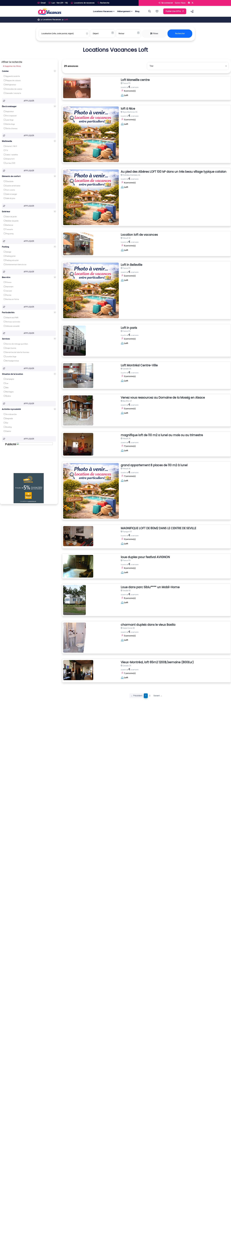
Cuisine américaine (12, 186)
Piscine (8, 295)
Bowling (8, 427)
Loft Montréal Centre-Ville (139, 365)
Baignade (9, 418)
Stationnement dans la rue (15, 264)
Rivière (8, 396)
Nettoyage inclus (12, 361)
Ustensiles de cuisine (13, 89)
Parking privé (10, 256)
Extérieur (6, 211)
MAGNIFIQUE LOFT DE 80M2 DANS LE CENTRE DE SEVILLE (158, 528)
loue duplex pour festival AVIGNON (145, 557)
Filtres (155, 33)
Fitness (8, 282)
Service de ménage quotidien (16, 344)
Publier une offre (173, 11)
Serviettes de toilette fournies (17, 352)
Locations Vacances (102, 11)
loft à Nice (128, 108)
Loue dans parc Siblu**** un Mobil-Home (150, 587)
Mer (7, 388)
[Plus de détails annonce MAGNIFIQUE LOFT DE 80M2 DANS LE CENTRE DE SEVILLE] (78, 536)
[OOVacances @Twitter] (192, 3)
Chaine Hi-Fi (10, 159)
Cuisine (5, 71)
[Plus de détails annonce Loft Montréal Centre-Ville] (78, 375)
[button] (157, 11)
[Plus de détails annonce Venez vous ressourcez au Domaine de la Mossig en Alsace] (78, 410)
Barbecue (9, 225)
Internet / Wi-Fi (11, 146)
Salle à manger (11, 194)
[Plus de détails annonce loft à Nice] (91, 134)
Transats (9, 229)
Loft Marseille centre (135, 80)
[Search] (149, 11)
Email (43, 3)
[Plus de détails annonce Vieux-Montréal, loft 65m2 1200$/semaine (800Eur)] (78, 670)
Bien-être (6, 277)
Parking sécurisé (12, 260)
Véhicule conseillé (12, 326)
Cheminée (9, 181)
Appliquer (29, 101)
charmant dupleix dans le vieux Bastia (148, 625)
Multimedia (7, 141)
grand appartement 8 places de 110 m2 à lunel (154, 465)
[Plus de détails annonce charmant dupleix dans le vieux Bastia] (74, 638)
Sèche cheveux (11, 128)
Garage (8, 252)
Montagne (9, 392)
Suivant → (158, 695)
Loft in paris (129, 328)
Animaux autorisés (12, 322)
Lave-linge (9, 120)
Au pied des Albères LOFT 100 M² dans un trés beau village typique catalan (173, 171)
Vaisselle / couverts (13, 93)
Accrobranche (11, 414)
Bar (6, 423)
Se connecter (167, 3)
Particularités (8, 312)
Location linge (10, 357)
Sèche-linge (10, 124)
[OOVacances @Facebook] (189, 3)
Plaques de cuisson (13, 80)
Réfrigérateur (10, 85)
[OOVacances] (50, 11)
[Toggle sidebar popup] (191, 11)
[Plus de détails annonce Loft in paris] (74, 341)
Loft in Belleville (131, 265)
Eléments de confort (11, 176)
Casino (8, 431)
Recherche (104, 3)
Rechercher (180, 33)
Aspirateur (9, 111)
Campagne (9, 379)
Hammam (9, 287)
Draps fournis (10, 348)
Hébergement (123, 11)
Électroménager (9, 106)
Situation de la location (12, 374)
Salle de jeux (10, 198)
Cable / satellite (11, 155)
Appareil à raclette (12, 76)
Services (6, 339)
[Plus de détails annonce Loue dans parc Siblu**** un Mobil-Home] (74, 600)
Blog (137, 11)
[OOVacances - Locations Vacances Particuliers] (39, 19)
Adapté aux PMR (11, 318)
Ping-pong (9, 234)
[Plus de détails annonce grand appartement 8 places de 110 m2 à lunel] (91, 491)
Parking (5, 247)
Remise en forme (12, 299)
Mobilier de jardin (12, 221)
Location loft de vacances (139, 235)
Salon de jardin (11, 217)
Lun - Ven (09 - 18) (59, 3)
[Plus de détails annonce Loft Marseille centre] (77, 88)
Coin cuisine (10, 190)
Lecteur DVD (10, 163)
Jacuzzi (8, 291)
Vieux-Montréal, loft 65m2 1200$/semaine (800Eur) (157, 662)
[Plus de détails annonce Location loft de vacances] (78, 244)
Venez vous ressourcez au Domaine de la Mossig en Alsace (163, 397)
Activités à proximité (11, 409)
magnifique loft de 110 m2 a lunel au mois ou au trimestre (162, 435)
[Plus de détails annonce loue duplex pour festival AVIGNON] (78, 566)
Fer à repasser (11, 116)
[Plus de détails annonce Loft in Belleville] (91, 290)
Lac (6, 383)
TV (6, 150)
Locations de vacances (84, 3)
